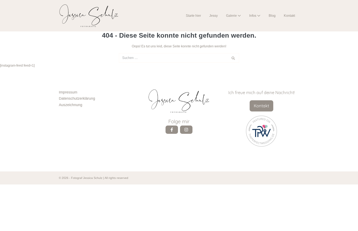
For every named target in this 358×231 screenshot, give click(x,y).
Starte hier (193, 15)
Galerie (232, 15)
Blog (272, 15)
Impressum (68, 92)
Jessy (213, 15)
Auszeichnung (70, 105)
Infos (253, 15)
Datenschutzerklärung (77, 98)
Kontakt (289, 15)
